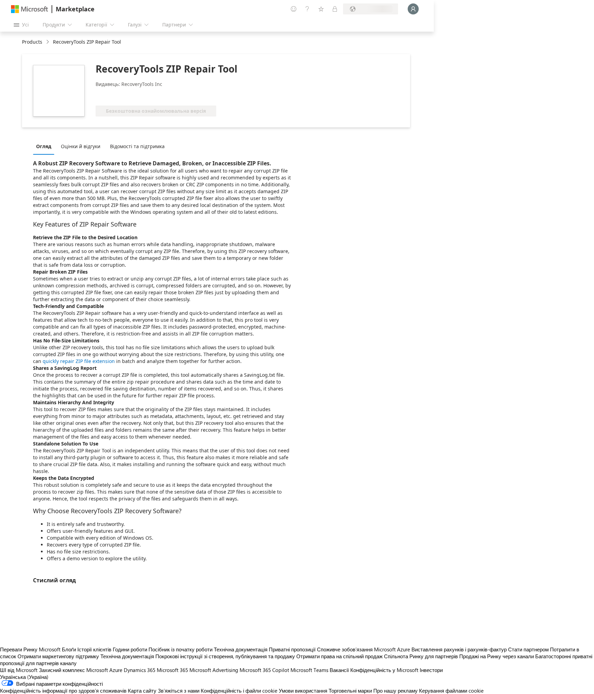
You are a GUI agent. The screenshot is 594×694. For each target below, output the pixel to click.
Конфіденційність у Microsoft (384, 670)
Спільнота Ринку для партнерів (421, 656)
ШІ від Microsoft (18, 670)
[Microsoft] (29, 9)
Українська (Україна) (24, 676)
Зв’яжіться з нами (178, 690)
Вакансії (339, 670)
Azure (115, 670)
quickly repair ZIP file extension (79, 361)
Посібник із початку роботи (180, 649)
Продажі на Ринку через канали (496, 656)
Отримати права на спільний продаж (339, 656)
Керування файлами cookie (451, 690)
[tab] (45, 146)
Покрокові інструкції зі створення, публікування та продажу (225, 656)
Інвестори (431, 670)
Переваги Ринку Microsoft (30, 649)
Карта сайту (142, 690)
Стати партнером (528, 649)
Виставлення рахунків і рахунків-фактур (459, 649)
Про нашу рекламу (395, 690)
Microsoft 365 (172, 670)
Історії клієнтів (94, 649)
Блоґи (69, 649)
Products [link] (32, 41)
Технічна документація (240, 649)
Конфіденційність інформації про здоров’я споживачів (63, 690)
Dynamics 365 (139, 670)
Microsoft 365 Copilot (264, 670)
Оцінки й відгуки (80, 146)
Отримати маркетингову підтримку (58, 656)
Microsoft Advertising (213, 670)
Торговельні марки (350, 690)
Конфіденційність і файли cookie (239, 690)
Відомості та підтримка (137, 146)
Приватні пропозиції (292, 649)
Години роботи (130, 649)
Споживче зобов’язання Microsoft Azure (364, 649)
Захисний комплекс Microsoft (73, 670)
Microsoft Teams (309, 670)
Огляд (43, 146)
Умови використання (303, 690)
